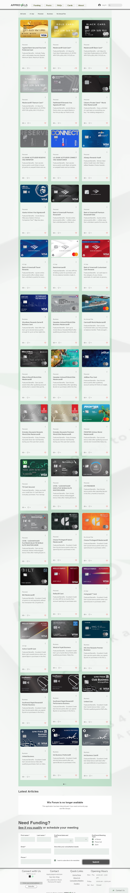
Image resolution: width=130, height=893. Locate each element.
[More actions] (46, 42)
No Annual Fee (61, 14)
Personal (40, 14)
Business (50, 14)
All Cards (23, 14)
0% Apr (32, 14)
